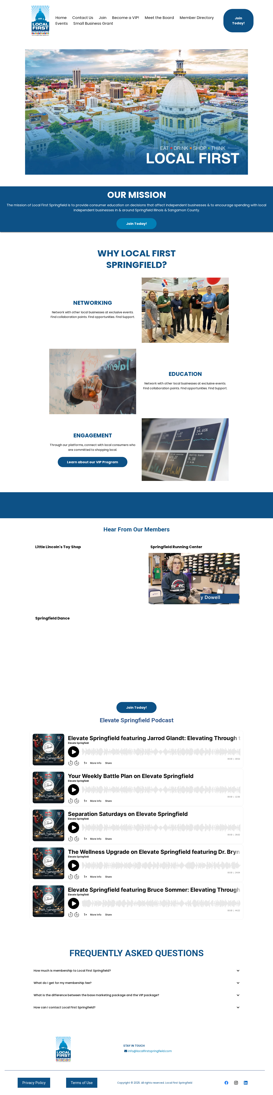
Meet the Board (159, 17)
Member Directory (197, 17)
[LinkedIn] (246, 1083)
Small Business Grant (93, 23)
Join (102, 17)
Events (61, 23)
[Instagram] (236, 1083)
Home (61, 17)
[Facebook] (226, 1083)
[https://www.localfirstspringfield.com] (40, 21)
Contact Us (82, 17)
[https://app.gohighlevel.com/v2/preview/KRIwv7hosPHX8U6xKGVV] (63, 1049)
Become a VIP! (125, 17)
